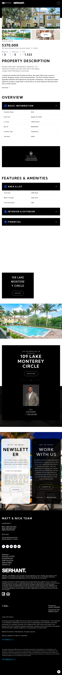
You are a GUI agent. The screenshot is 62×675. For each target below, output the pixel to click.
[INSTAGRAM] (7, 546)
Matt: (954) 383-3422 (9, 59)
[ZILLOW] (15, 546)
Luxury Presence (54, 607)
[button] (46, 486)
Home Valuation (7, 560)
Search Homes (7, 562)
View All (46, 34)
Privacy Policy (20, 484)
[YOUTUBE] (11, 546)
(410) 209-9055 (32, 158)
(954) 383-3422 (51, 497)
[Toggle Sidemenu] (58, 3)
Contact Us (6, 564)
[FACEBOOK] (3, 546)
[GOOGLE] (19, 546)
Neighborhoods (7, 558)
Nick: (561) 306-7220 (9, 61)
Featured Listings (8, 556)
